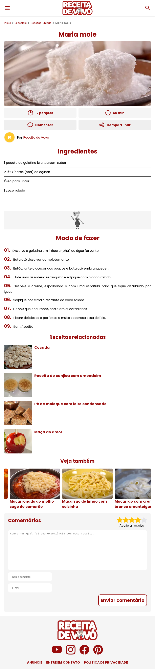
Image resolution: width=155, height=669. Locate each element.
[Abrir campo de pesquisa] (148, 8)
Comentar (44, 125)
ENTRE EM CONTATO (63, 662)
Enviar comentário (123, 600)
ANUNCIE (34, 662)
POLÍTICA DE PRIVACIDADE (106, 662)
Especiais (21, 23)
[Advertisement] (77, 220)
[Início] (77, 8)
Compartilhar (119, 125)
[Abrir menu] (7, 8)
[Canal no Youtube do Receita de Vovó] (57, 653)
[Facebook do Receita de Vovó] (84, 653)
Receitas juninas (41, 23)
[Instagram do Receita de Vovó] (70, 653)
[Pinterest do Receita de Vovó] (98, 653)
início (7, 23)
